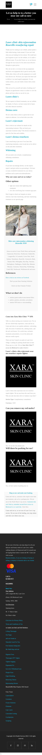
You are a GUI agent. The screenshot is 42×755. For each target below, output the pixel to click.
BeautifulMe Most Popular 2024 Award (17, 687)
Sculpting (8, 721)
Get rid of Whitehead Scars (13, 669)
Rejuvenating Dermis (12, 683)
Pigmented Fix (10, 665)
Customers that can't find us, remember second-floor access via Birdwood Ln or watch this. (21, 504)
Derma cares (11, 110)
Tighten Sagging (10, 661)
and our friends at (11, 638)
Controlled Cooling (11, 713)
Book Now (9, 588)
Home (8, 19)
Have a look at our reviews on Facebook (17, 277)
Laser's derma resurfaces (17, 137)
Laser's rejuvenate (14, 121)
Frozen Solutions (10, 703)
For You (17, 642)
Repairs (9, 161)
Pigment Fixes (10, 654)
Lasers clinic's (12, 96)
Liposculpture (10, 695)
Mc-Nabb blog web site (12, 649)
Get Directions (10, 604)
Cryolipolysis (9, 717)
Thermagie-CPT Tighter (13, 658)
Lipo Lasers (9, 710)
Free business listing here (13, 646)
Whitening (10, 150)
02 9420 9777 (10, 579)
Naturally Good (10, 642)
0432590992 (9, 583)
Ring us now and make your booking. (21, 493)
